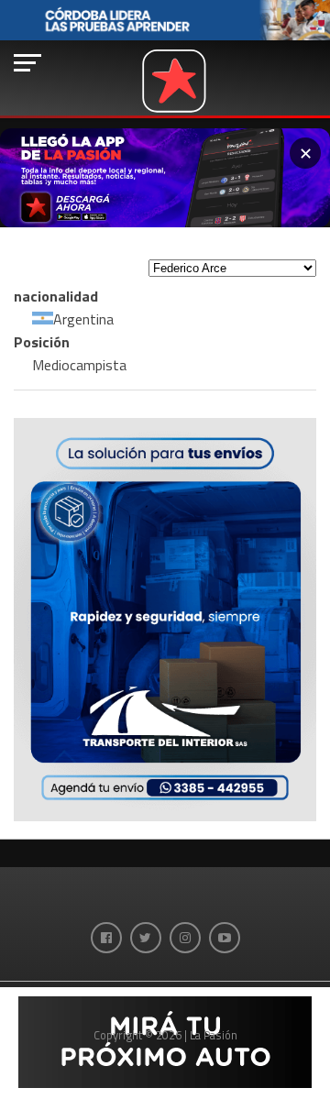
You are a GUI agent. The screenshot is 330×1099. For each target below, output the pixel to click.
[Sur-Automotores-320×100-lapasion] (165, 1083)
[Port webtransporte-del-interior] (165, 816)
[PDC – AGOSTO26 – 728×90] (165, 36)
